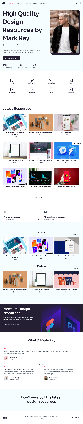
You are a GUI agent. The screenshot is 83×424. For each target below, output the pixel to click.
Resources (19, 3)
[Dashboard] (32, 81)
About (35, 3)
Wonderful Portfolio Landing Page (40, 160)
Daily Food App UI (66, 133)
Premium (28, 3)
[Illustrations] (12, 89)
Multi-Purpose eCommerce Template (15, 133)
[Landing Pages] (51, 81)
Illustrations (12, 92)
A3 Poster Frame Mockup (14, 160)
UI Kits (71, 83)
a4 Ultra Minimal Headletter (66, 256)
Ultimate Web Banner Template (14, 187)
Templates (70, 92)
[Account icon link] (76, 3)
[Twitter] (73, 417)
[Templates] (71, 89)
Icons (51, 92)
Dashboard (31, 83)
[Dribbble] (79, 417)
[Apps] (12, 81)
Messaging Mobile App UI (66, 187)
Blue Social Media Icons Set (66, 160)
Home (11, 3)
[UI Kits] (71, 81)
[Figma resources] (38, 220)
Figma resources (12, 217)
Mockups (32, 92)
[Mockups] (32, 89)
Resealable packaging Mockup (66, 289)
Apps (12, 83)
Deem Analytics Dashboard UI (41, 187)
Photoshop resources (54, 217)
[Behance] (76, 417)
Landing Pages (51, 83)
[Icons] (51, 89)
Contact (42, 3)
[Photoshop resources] (78, 220)
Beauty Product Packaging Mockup (41, 133)
